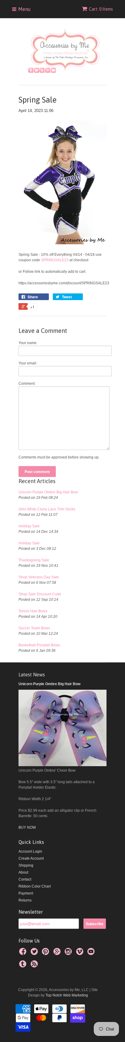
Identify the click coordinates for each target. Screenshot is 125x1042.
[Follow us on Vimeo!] (80, 953)
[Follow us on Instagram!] (69, 953)
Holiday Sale (29, 526)
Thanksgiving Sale (34, 560)
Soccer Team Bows (34, 628)
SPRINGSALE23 (55, 260)
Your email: (28, 363)
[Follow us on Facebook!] (23, 953)
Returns (25, 900)
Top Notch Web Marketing (66, 995)
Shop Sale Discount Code (40, 594)
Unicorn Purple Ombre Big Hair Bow (48, 492)
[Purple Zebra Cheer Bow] (62, 243)
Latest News (32, 674)
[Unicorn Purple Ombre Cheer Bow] (62, 765)
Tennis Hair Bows (33, 611)
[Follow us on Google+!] (57, 953)
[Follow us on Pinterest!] (46, 953)
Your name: (28, 343)
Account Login (30, 851)
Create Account (31, 858)
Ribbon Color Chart (35, 886)
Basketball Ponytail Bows (39, 645)
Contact (25, 879)
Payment (26, 893)
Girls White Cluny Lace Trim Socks (47, 509)
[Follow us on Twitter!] (35, 953)
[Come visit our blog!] (23, 965)
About (23, 872)
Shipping (26, 865)
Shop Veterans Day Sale (39, 577)
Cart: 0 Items (101, 9)
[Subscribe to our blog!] (35, 965)
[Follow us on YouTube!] (91, 953)
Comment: (27, 383)
